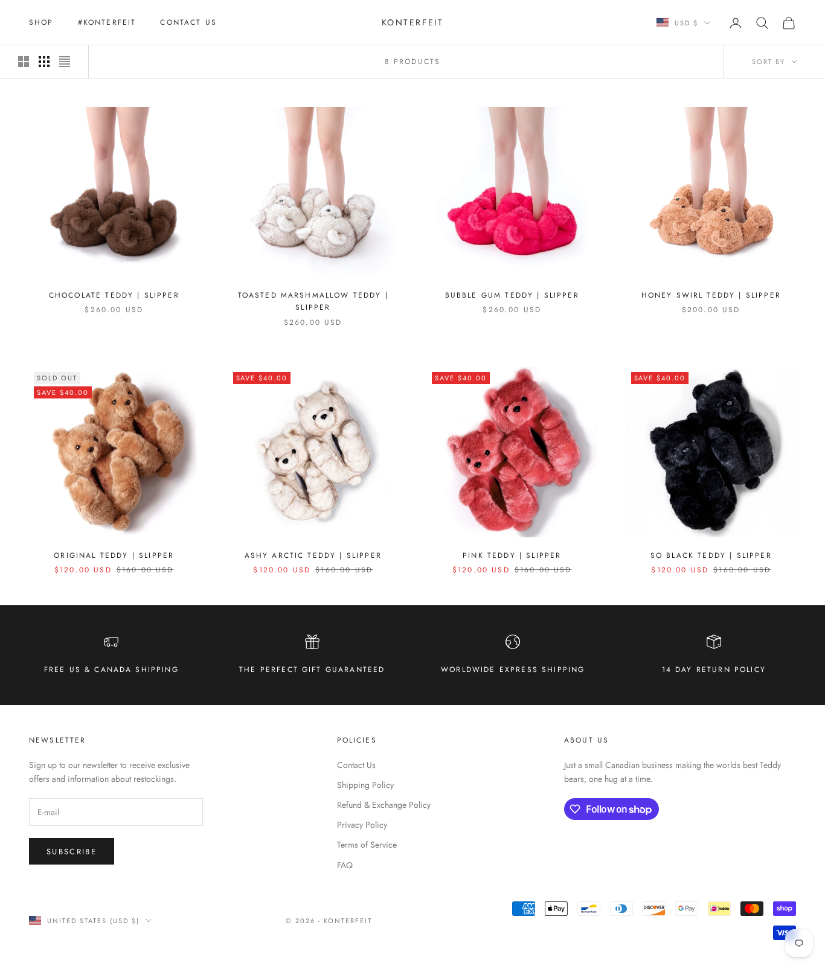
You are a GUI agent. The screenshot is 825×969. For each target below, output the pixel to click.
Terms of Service (367, 845)
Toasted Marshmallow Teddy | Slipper (313, 301)
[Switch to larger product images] (23, 61)
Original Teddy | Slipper (114, 555)
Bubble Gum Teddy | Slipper (512, 295)
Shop (41, 22)
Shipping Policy (365, 785)
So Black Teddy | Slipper (711, 555)
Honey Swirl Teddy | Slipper (711, 295)
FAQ (345, 865)
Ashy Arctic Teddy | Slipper (313, 555)
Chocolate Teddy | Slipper (114, 295)
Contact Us (188, 22)
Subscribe (72, 851)
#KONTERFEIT (107, 22)
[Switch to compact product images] (64, 61)
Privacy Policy (362, 825)
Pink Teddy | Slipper (512, 555)
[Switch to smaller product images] (44, 61)
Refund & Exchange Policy (384, 805)
